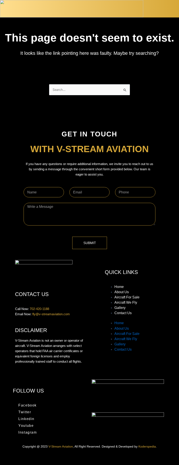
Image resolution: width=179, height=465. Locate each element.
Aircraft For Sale (126, 297)
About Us (121, 292)
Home (119, 287)
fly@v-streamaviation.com (51, 314)
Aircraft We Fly (125, 302)
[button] (173, 8)
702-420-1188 (39, 309)
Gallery (120, 308)
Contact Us (123, 313)
